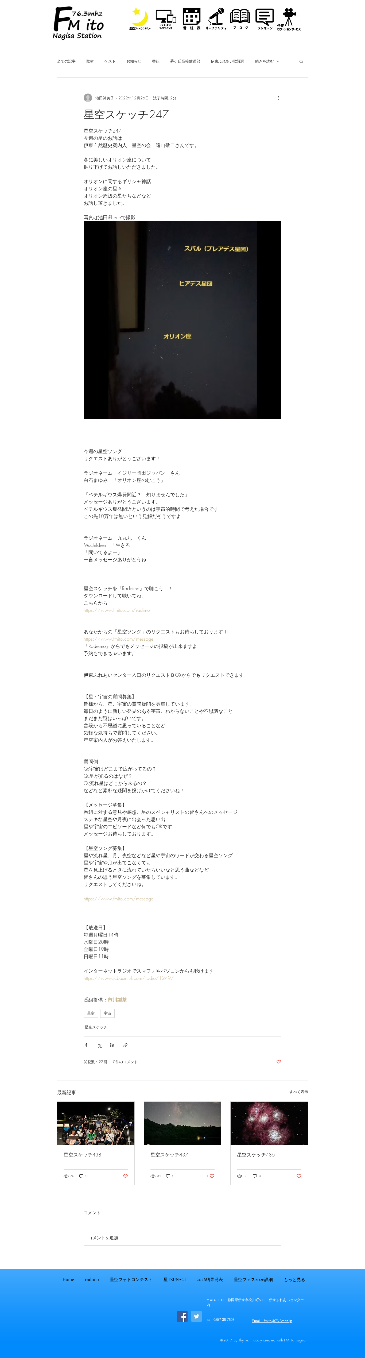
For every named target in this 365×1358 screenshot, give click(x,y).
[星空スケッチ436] (269, 1123)
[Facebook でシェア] (86, 1045)
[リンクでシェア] (125, 1045)
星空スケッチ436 (256, 1154)
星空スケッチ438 (82, 1154)
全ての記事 (66, 61)
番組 (156, 61)
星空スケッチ (96, 1027)
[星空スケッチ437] (182, 1123)
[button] (301, 61)
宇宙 (107, 1013)
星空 (91, 1013)
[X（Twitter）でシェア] (99, 1045)
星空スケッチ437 (169, 1154)
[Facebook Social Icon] (182, 1316)
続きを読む (264, 61)
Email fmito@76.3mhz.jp (272, 1321)
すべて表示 (298, 1091)
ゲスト (110, 61)
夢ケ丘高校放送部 (185, 61)
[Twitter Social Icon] (196, 1316)
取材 (90, 61)
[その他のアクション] (278, 98)
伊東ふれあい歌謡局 (227, 61)
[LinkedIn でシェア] (112, 1045)
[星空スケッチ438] (95, 1123)
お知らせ (133, 61)
